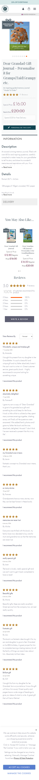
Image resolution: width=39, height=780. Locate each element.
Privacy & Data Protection (23, 758)
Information (12, 138)
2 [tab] (20, 271)
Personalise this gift (21, 128)
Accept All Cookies (19, 767)
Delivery (8, 201)
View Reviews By (9, 336)
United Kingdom (29, 14)
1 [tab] (18, 271)
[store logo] (5, 8)
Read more (7, 167)
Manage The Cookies (19, 773)
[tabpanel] (11, 244)
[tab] (19, 138)
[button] (13, 56)
